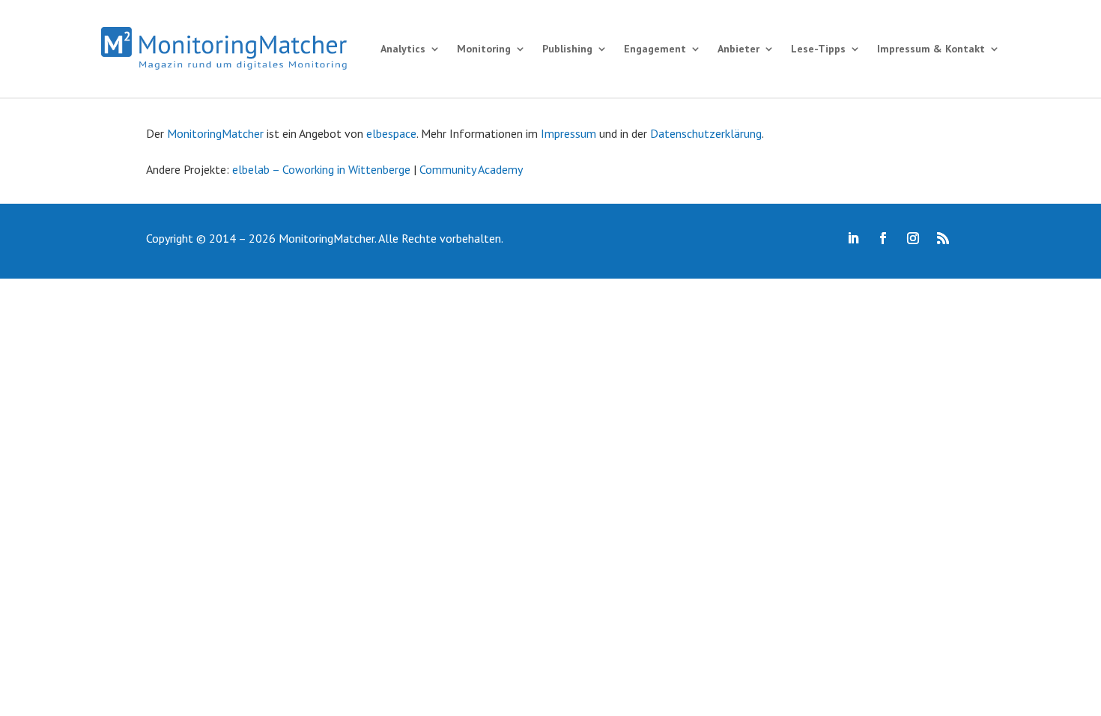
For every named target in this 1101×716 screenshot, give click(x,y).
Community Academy (471, 169)
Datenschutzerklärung (706, 133)
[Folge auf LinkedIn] (853, 238)
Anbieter (738, 48)
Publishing (567, 48)
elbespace (391, 133)
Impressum (568, 133)
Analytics (402, 48)
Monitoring (484, 48)
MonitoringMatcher (215, 133)
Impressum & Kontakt (931, 48)
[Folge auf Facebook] (883, 238)
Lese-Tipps (818, 48)
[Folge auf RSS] (943, 238)
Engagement (655, 48)
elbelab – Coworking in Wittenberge (321, 169)
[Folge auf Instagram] (913, 238)
